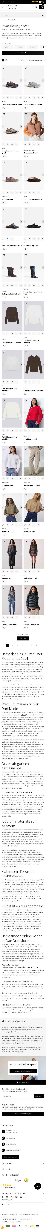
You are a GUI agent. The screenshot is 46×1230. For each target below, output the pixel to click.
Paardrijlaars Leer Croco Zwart (33, 293)
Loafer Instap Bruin (31, 246)
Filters (22, 53)
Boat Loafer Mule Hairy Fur (12, 246)
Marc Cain (13, 733)
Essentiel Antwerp (38, 726)
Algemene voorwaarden (10, 1219)
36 (29, 571)
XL (21, 333)
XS (25, 144)
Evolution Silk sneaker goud (10, 152)
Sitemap (29, 1219)
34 (3, 571)
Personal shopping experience (23, 1071)
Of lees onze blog (7, 1200)
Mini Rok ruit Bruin (31, 578)
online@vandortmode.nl (13, 1150)
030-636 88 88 (10, 1138)
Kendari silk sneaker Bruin (12, 104)
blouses (4, 779)
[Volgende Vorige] (36, 645)
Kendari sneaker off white (33, 104)
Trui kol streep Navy (31, 624)
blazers (4, 777)
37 (3, 98)
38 (7, 98)
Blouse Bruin (6, 578)
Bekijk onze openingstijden (23, 1114)
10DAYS (23, 715)
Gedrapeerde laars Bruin (11, 294)
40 (16, 98)
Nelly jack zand (29, 532)
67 (32, 645)
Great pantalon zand (32, 485)
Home (3, 20)
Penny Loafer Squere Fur (33, 199)
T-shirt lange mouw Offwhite (31, 341)
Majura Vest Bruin (30, 153)
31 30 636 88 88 (11, 1144)
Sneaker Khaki (7, 199)
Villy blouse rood (30, 439)
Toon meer (23, 638)
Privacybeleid (22, 1219)
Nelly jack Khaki (8, 532)
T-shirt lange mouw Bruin (11, 342)
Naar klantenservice (10, 1157)
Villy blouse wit (7, 485)
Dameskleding (12, 20)
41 (21, 98)
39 (12, 98)
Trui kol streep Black (10, 624)
